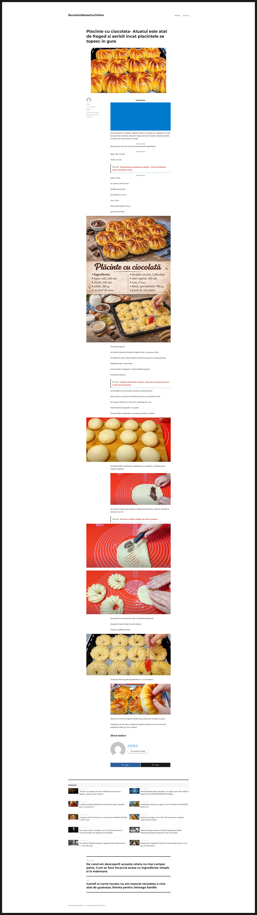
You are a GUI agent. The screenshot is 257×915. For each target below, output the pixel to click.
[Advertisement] (141, 117)
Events (186, 15)
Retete (177, 15)
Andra (132, 745)
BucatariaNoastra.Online (86, 15)
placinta (89, 114)
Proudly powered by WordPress (96, 905)
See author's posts (138, 751)
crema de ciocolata (92, 112)
